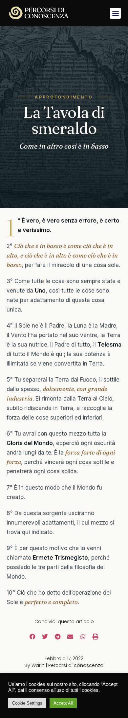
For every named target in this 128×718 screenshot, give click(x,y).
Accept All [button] (63, 703)
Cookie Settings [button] (27, 703)
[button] (115, 13)
